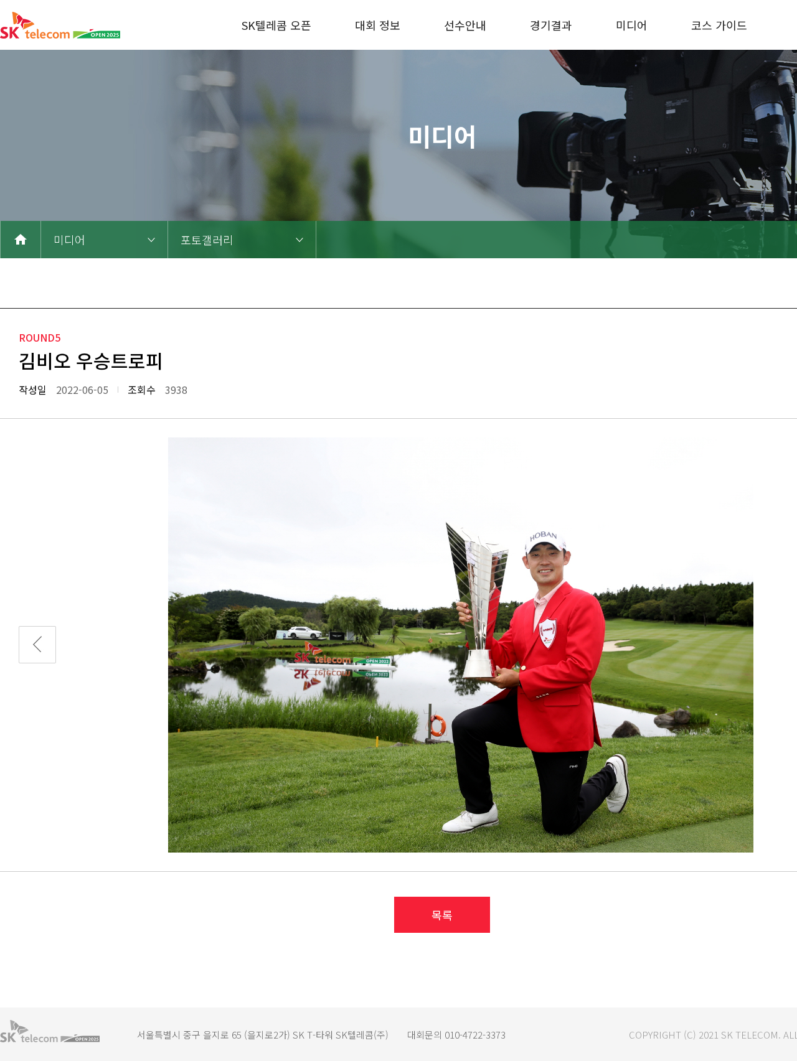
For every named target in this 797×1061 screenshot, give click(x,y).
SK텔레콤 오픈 (276, 25)
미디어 (632, 25)
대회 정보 (377, 25)
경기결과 (551, 25)
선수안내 (465, 25)
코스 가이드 (719, 25)
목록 (442, 915)
